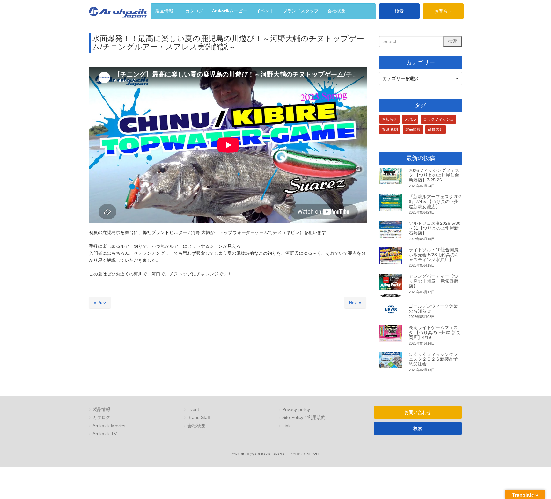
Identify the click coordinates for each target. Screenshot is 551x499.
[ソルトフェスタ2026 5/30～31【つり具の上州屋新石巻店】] (390, 229)
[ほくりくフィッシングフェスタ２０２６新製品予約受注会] (390, 360)
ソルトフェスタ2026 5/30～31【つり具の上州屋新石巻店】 (434, 228)
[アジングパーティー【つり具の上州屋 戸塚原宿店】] (390, 285)
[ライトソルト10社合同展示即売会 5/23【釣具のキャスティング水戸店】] (390, 255)
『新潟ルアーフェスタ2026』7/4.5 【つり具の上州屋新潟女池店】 (435, 201)
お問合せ (443, 11)
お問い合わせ (417, 412)
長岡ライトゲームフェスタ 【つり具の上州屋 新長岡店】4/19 (434, 332)
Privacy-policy (296, 409)
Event (193, 409)
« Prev (100, 302)
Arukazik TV (104, 433)
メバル (410, 119)
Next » (355, 302)
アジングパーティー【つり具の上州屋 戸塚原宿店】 (433, 281)
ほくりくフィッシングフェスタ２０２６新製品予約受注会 (433, 359)
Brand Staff (198, 417)
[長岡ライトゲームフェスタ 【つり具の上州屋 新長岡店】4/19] (390, 333)
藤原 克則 (390, 129)
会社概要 (196, 425)
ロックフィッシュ (438, 119)
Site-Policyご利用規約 (304, 417)
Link (286, 425)
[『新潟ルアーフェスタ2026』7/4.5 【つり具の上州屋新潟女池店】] (390, 202)
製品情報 (413, 129)
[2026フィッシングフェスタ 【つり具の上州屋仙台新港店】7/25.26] (390, 176)
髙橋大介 (435, 129)
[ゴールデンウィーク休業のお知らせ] (390, 310)
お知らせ (389, 119)
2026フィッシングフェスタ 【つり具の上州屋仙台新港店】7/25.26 (434, 175)
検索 (399, 11)
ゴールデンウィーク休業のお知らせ (433, 308)
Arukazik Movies (108, 425)
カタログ (101, 417)
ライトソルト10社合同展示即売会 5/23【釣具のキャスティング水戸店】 (434, 254)
